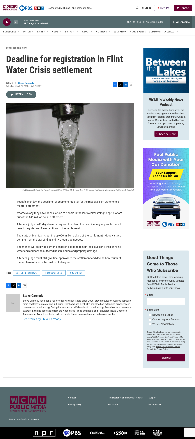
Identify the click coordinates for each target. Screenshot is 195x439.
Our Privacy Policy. (161, 349)
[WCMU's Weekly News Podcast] (166, 70)
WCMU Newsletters (163, 324)
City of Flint (76, 273)
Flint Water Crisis (53, 273)
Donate (184, 8)
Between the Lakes (162, 314)
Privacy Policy (74, 404)
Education (120, 31)
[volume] (16, 22)
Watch (27, 31)
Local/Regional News (17, 47)
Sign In (146, 8)
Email (150, 294)
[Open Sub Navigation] (18, 31)
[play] (6, 22)
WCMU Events (137, 31)
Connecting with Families (166, 319)
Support (70, 31)
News (55, 31)
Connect (101, 31)
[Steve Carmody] (13, 303)
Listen (41, 31)
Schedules (9, 31)
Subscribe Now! (166, 134)
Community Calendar (162, 31)
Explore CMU (155, 404)
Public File (113, 404)
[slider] (20, 22)
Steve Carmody (26, 83)
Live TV (164, 8)
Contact (72, 398)
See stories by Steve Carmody (42, 319)
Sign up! (166, 357)
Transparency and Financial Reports (125, 398)
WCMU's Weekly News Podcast (166, 102)
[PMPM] (140, 433)
